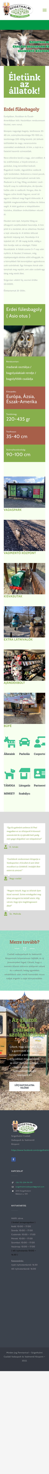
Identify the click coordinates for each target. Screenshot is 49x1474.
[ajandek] (24, 650)
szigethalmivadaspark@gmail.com (30, 1187)
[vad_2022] (24, 1121)
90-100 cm (18, 454)
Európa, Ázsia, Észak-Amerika (21, 398)
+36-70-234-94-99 (24, 1182)
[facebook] (13, 1159)
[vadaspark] (24, 477)
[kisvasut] (24, 564)
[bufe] (24, 694)
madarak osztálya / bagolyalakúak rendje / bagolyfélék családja (21, 373)
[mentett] (24, 521)
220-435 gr (18, 419)
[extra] (24, 607)
